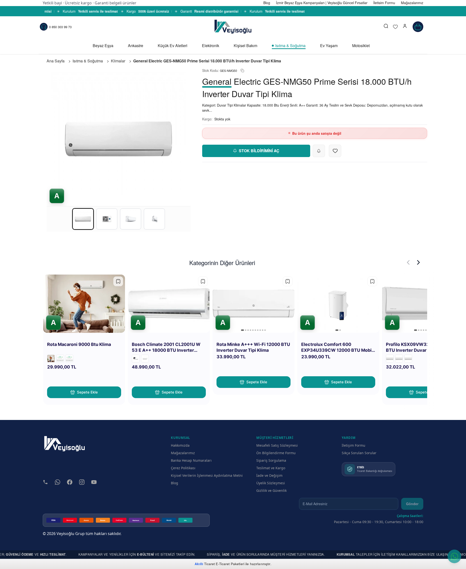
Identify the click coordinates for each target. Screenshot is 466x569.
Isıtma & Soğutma (290, 45)
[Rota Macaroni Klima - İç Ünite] (51, 358)
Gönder (412, 503)
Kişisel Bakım (245, 45)
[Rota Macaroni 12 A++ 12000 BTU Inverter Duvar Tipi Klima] (69, 358)
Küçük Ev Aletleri (172, 45)
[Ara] (386, 26)
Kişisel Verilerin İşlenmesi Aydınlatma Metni (207, 475)
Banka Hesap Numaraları (191, 460)
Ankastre (135, 45)
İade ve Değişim (269, 475)
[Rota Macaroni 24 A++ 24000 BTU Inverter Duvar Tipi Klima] (60, 358)
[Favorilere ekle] (118, 281)
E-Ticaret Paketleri (230, 563)
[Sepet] (418, 26)
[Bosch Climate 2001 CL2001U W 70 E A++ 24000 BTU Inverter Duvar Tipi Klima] (136, 358)
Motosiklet (361, 45)
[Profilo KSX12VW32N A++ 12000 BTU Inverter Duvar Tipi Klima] (408, 358)
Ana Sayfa (56, 61)
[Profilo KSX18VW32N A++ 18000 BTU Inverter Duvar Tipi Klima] (399, 358)
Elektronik (210, 45)
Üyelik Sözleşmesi (270, 483)
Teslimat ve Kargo (270, 468)
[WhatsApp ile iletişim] (454, 556)
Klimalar (118, 61)
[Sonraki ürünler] (418, 262)
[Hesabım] (405, 26)
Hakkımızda (180, 445)
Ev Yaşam (329, 45)
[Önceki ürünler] (408, 262)
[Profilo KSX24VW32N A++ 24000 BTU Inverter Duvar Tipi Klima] (390, 358)
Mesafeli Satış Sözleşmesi (277, 445)
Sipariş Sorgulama (271, 460)
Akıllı (199, 563)
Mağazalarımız (183, 453)
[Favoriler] (395, 26)
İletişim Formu (353, 445)
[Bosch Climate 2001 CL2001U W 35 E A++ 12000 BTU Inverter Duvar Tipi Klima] (145, 358)
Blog (174, 483)
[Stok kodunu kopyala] (242, 70)
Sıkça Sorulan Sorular (359, 453)
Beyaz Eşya (103, 45)
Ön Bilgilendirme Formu (276, 453)
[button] (405, 26)
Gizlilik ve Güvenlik (271, 490)
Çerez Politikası (183, 468)
